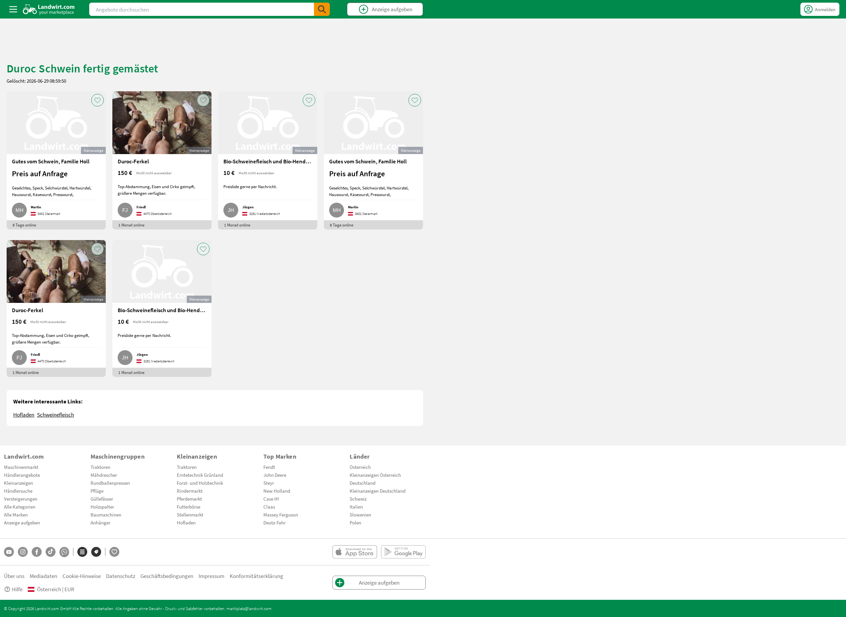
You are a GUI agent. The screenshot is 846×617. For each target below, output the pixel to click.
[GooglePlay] (403, 551)
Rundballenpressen (110, 482)
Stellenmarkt (190, 514)
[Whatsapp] (64, 552)
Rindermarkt (190, 490)
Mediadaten (43, 576)
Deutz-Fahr (274, 522)
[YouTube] (9, 552)
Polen (355, 522)
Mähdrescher (104, 475)
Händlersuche (18, 490)
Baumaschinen (106, 514)
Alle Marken (16, 514)
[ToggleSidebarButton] (13, 9)
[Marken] (96, 552)
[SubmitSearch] (322, 9)
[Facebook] (37, 552)
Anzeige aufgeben (22, 522)
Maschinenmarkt (21, 467)
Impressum (211, 576)
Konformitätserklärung (256, 576)
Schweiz (358, 498)
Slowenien (360, 514)
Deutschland (362, 482)
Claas (269, 506)
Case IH (271, 498)
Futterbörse (188, 506)
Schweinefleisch (55, 414)
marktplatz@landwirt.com (249, 608)
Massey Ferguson (280, 514)
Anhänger (100, 522)
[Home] (48, 9)
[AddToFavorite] (97, 100)
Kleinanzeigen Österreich (375, 475)
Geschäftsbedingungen (166, 576)
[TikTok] (51, 552)
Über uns (14, 576)
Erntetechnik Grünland (200, 475)
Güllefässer (102, 498)
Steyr (268, 482)
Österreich (360, 467)
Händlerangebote (22, 475)
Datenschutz (120, 576)
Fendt (269, 467)
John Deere (274, 475)
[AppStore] (354, 551)
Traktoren (100, 467)
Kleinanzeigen (18, 482)
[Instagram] (23, 552)
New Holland (276, 490)
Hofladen (23, 414)
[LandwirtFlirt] (114, 552)
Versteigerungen (20, 498)
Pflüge (97, 490)
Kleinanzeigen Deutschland (377, 490)
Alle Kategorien (19, 506)
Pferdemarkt (189, 498)
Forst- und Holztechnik (200, 482)
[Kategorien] (82, 552)
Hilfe (17, 589)
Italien (356, 506)
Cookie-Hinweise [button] (81, 576)
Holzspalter (102, 506)
